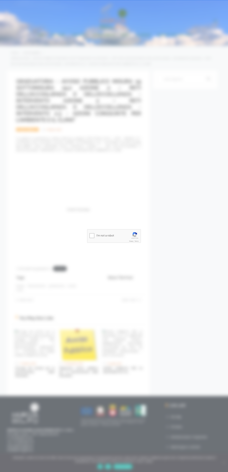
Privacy (131, 241)
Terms (136, 241)
